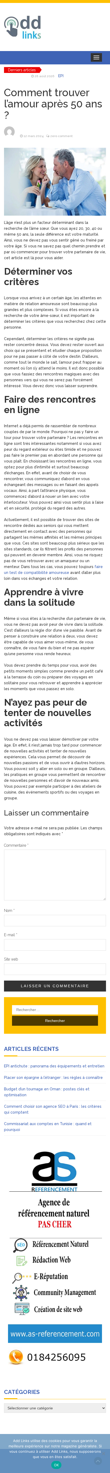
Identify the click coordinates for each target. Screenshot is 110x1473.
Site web (11, 959)
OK (56, 1465)
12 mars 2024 (33, 136)
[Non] (103, 1453)
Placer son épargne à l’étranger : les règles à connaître (53, 1077)
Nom (9, 910)
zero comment (61, 136)
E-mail (10, 935)
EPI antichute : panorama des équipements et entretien (54, 1066)
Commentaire (16, 845)
